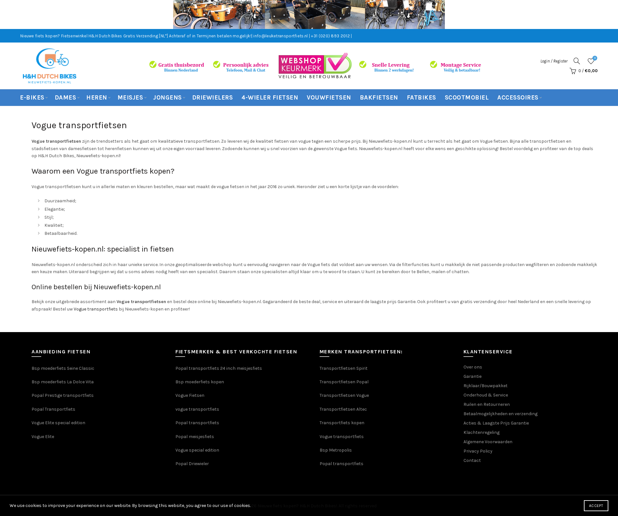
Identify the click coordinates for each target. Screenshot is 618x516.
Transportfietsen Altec (343, 409)
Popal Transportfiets (53, 409)
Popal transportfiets (197, 422)
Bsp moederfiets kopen (199, 382)
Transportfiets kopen (342, 422)
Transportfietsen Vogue (344, 395)
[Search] (577, 61)
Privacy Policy (478, 451)
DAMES (65, 97)
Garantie (473, 376)
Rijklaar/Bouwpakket (486, 385)
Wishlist (595, 58)
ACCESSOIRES (517, 97)
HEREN (96, 97)
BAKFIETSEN (379, 97)
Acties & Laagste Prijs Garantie (496, 423)
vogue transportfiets (197, 409)
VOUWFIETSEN (329, 97)
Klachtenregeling (482, 432)
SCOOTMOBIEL (467, 97)
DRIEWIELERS (212, 97)
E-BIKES (32, 97)
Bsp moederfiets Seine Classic (63, 368)
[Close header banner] (608, 14)
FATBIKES (421, 97)
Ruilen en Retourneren (487, 404)
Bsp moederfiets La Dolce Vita (63, 382)
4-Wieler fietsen (269, 97)
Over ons (473, 367)
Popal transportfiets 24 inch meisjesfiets (218, 368)
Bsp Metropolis (336, 450)
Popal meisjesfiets (194, 436)
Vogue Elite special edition (58, 422)
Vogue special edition (197, 450)
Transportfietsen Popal (344, 382)
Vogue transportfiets (96, 309)
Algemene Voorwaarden (488, 441)
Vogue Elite (43, 436)
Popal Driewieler (192, 463)
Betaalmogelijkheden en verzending (501, 413)
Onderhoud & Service (486, 395)
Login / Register (553, 61)
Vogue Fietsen (189, 395)
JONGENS (167, 97)
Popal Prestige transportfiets (63, 395)
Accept (596, 505)
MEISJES (130, 97)
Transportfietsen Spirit (344, 368)
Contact (472, 460)
